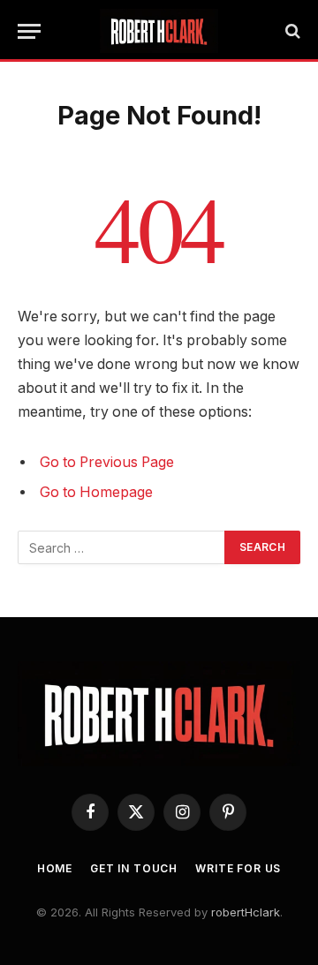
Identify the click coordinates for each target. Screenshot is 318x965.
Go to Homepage (96, 492)
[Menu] (29, 31)
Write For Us (238, 868)
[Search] (291, 31)
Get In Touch (134, 868)
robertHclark (245, 912)
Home (54, 868)
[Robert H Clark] (159, 31)
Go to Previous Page (107, 462)
